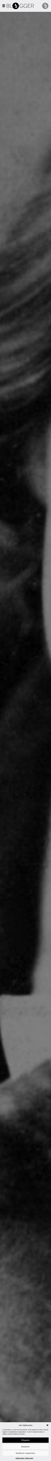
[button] (47, 1425)
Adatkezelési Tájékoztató (24, 1458)
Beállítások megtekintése (25, 1453)
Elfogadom (25, 1440)
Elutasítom (25, 1447)
